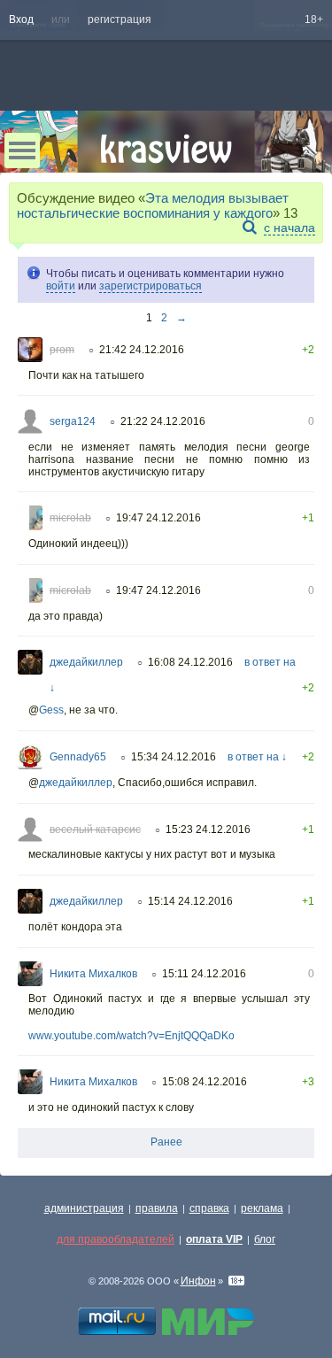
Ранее (166, 1142)
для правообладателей (115, 1239)
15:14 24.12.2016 (190, 901)
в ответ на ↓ (257, 757)
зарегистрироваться (150, 286)
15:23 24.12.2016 (208, 829)
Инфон (198, 1281)
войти (60, 286)
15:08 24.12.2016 (204, 1082)
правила (156, 1208)
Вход (21, 19)
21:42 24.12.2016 (141, 349)
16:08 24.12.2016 (190, 662)
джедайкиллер (86, 662)
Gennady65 (78, 757)
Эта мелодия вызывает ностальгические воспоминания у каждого (153, 205)
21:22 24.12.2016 (162, 421)
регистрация (119, 19)
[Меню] (22, 150)
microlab (70, 518)
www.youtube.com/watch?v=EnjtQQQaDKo (131, 1036)
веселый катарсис (95, 829)
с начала (289, 227)
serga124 (73, 421)
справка (209, 1208)
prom (62, 349)
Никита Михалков (93, 974)
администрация (84, 1208)
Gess (51, 710)
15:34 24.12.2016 (173, 757)
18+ (314, 19)
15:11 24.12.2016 (204, 974)
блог (264, 1239)
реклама (262, 1208)
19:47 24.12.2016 (158, 518)
